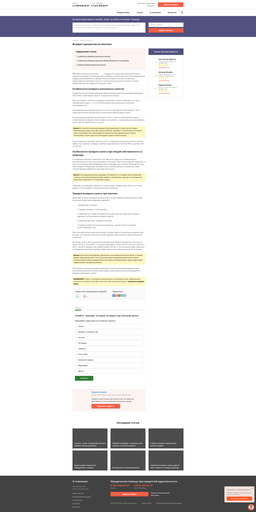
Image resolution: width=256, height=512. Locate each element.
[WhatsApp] (122, 295)
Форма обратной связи (81, 496)
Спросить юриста (105, 406)
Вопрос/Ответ (123, 12)
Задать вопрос (171, 4)
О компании (155, 12)
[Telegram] (125, 295)
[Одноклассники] (116, 295)
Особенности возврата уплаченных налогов (94, 56)
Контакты (172, 12)
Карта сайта (146, 503)
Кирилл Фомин (99, 392)
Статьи (140, 12)
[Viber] (119, 295)
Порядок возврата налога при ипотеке (92, 65)
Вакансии (76, 507)
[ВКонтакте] (113, 295)
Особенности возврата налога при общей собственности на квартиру (103, 60)
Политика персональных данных (169, 503)
